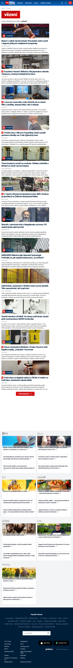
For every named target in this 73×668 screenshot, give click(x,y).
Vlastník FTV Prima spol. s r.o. (10, 658)
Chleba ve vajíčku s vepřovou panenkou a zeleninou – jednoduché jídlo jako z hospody (53, 492)
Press (22, 644)
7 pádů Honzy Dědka (50, 621)
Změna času (53, 618)
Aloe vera (34, 624)
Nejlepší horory (33, 618)
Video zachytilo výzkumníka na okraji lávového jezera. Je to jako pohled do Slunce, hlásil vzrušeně (18, 511)
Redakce (22, 658)
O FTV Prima (7, 641)
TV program (43, 618)
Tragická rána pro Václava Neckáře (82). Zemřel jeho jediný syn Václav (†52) (52, 448)
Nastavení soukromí (25, 662)
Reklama (6, 646)
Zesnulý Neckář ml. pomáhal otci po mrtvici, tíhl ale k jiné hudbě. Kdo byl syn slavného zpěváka (18, 458)
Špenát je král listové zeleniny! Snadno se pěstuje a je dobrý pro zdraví (18, 589)
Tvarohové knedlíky (24, 627)
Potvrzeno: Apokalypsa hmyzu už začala (15, 491)
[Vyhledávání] (62, 3)
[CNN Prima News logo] (10, 3)
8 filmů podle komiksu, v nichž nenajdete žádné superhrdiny (17, 545)
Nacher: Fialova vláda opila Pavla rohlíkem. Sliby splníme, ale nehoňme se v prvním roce (18, 448)
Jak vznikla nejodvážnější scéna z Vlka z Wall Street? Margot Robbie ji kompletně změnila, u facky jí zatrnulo (19, 555)
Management (24, 641)
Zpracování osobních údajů (26, 652)
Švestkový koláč (50, 627)
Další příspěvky (24, 394)
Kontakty (22, 649)
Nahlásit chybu (8, 662)
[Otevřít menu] (2, 3)
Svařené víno (9, 624)
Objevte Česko (46, 3)
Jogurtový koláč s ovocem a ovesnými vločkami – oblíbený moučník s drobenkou (53, 511)
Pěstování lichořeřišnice (46, 624)
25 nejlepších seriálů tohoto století (14, 535)
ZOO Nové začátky (25, 621)
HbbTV (6, 649)
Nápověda (23, 655)
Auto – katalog (37, 621)
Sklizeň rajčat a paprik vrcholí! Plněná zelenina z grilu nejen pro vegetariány (17, 598)
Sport (36, 3)
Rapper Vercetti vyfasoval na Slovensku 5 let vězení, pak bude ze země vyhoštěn (54, 545)
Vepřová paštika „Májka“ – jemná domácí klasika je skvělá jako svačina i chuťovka (53, 501)
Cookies (6, 655)
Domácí (20, 3)
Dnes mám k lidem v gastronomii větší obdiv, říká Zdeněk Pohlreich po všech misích (52, 467)
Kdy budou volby (13, 621)
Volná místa (7, 644)
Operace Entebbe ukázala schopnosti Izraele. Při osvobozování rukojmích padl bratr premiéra (18, 501)
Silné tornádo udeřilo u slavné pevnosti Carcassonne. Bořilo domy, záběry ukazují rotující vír (19, 467)
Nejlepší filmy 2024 (21, 618)
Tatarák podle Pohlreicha (22, 624)
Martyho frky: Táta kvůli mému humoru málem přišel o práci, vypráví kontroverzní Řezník (54, 536)
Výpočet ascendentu (62, 624)
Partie (60, 618)
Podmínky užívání (9, 651)
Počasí (65, 618)
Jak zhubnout (9, 618)
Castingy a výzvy (24, 646)
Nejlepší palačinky (37, 627)
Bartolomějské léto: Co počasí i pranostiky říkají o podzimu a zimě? (18, 580)
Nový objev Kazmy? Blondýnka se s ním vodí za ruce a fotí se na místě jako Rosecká (53, 554)
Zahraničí (28, 3)
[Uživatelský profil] (66, 3)
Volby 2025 (61, 621)
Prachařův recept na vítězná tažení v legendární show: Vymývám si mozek (52, 458)
